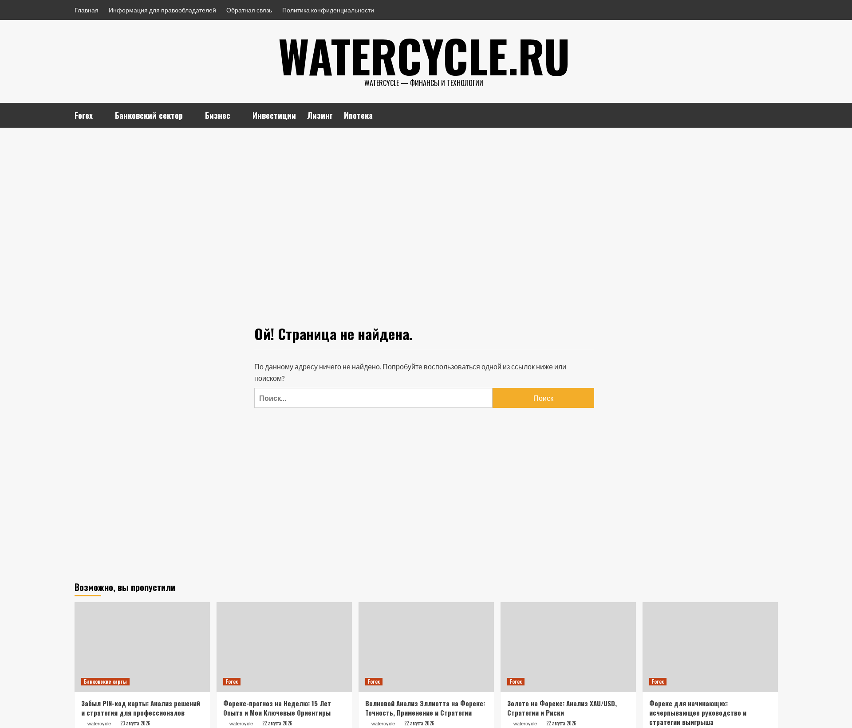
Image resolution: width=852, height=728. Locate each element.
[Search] (772, 113)
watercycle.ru (424, 55)
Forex (84, 115)
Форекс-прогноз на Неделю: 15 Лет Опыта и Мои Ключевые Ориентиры (277, 707)
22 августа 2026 (277, 723)
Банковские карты (105, 681)
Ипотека (358, 115)
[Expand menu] (98, 116)
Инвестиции (274, 115)
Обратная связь (249, 10)
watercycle (99, 723)
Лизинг (320, 115)
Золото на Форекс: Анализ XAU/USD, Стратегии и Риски (562, 707)
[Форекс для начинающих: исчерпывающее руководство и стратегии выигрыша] (710, 647)
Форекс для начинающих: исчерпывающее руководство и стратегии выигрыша (697, 712)
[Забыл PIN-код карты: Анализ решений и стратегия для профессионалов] (142, 647)
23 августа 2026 (135, 723)
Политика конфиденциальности (328, 10)
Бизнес (217, 115)
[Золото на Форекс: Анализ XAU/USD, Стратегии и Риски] (568, 647)
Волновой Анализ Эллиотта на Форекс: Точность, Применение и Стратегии (425, 707)
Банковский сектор (149, 115)
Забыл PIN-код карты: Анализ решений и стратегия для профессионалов (140, 707)
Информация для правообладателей (162, 10)
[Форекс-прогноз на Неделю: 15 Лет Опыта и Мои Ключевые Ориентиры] (284, 647)
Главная (87, 10)
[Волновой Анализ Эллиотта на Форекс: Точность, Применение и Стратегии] (426, 647)
